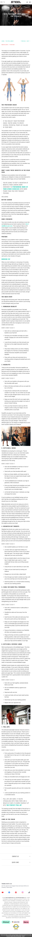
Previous (23, 41)
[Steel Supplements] (16, 2)
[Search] (4, 2)
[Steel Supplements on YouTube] (3, 893)
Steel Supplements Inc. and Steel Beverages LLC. (16, 897)
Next (28, 41)
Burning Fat (6, 259)
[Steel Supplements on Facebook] (9, 893)
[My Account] (27, 2)
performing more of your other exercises (15, 188)
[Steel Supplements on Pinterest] (16, 893)
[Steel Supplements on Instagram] (22, 893)
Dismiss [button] (23, 936)
